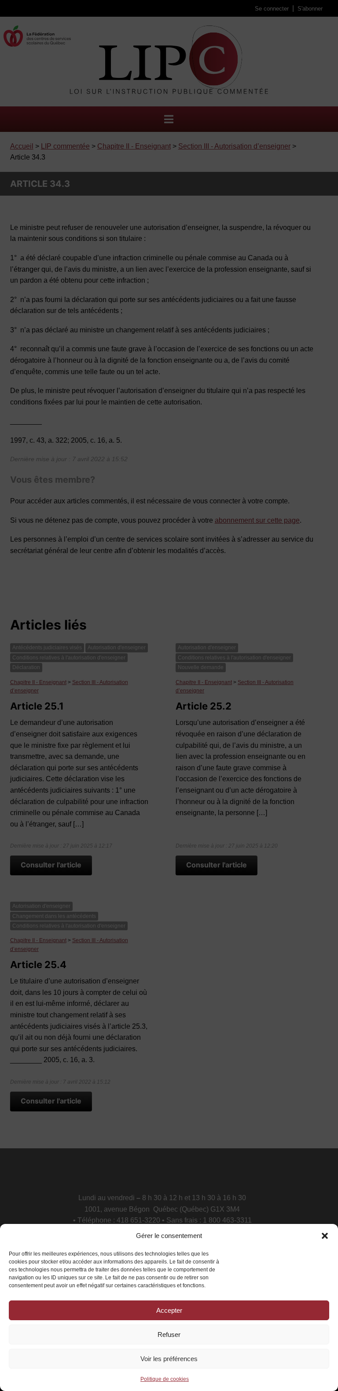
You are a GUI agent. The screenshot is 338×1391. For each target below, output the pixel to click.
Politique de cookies (164, 1379)
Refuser (169, 1334)
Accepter (169, 1310)
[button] (324, 1235)
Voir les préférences (169, 1358)
